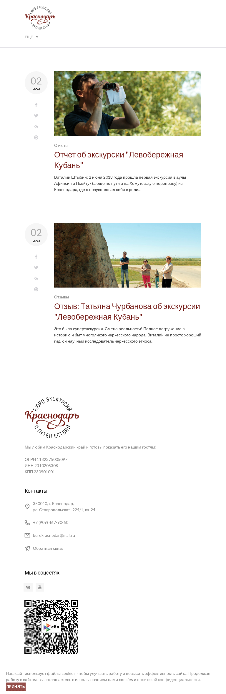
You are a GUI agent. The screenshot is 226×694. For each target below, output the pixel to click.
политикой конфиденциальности (168, 679)
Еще (29, 37)
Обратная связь (48, 548)
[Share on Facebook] (36, 104)
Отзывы (61, 296)
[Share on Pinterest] (36, 137)
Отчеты (61, 145)
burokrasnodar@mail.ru (54, 535)
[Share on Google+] (36, 126)
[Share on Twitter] (36, 115)
